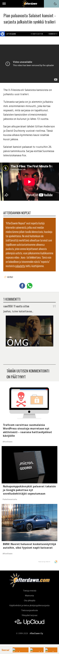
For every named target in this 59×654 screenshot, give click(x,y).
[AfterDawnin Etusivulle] (29, 3)
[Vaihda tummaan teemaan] (55, 4)
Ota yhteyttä (29, 600)
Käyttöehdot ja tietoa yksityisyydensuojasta (29, 605)
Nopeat (10, 277)
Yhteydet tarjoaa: (30, 615)
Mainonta (29, 595)
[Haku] (47, 4)
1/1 (54, 306)
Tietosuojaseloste (29, 610)
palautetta (20, 266)
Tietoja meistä (29, 590)
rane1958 (8, 306)
